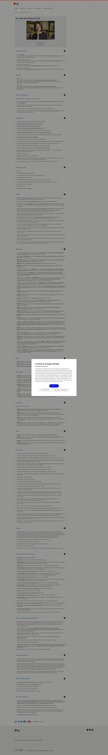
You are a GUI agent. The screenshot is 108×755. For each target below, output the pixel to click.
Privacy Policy (42, 381)
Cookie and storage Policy (53, 381)
